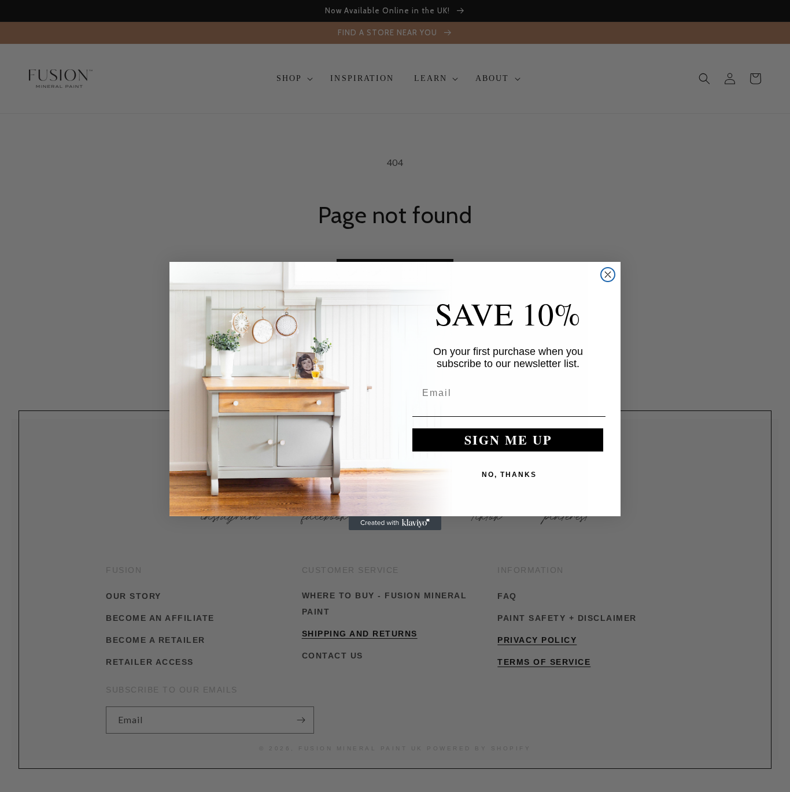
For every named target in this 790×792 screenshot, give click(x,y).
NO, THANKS (509, 475)
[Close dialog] (608, 275)
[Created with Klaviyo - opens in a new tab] (395, 523)
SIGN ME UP (508, 439)
